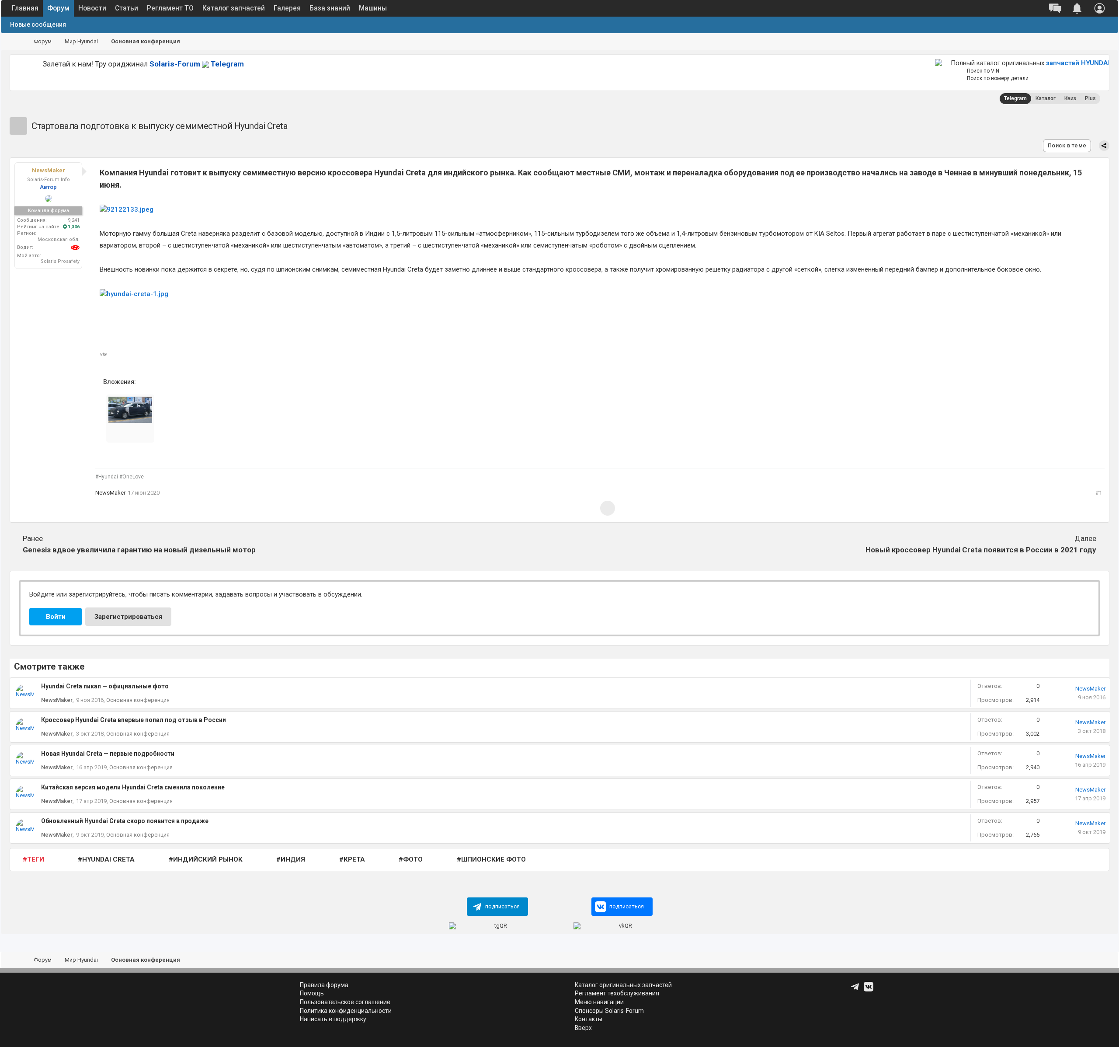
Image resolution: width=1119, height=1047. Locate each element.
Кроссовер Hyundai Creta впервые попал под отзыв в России (133, 719)
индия (293, 859)
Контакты (588, 1019)
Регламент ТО (170, 8)
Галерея (287, 8)
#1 (1098, 492)
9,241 (74, 220)
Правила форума (324, 984)
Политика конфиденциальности (346, 1010)
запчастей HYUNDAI (1078, 63)
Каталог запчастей (233, 8)
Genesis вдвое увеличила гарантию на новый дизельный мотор (139, 544)
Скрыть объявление (920, 63)
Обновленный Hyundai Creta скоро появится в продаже (125, 820)
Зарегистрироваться (128, 617)
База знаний (329, 8)
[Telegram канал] (856, 989)
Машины (373, 8)
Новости (92, 8)
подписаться (502, 906)
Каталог (1046, 98)
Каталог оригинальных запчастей (623, 984)
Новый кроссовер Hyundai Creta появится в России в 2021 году (980, 544)
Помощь (312, 993)
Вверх (583, 1027)
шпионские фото (493, 859)
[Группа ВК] (869, 989)
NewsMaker (110, 492)
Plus (1090, 98)
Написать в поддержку (333, 1019)
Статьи (126, 8)
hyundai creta (108, 859)
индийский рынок (208, 859)
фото (413, 859)
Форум (58, 8)
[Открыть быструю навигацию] (1100, 42)
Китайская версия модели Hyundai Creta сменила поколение (133, 787)
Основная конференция (138, 700)
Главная (25, 8)
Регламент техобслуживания (617, 993)
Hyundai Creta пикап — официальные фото (105, 686)
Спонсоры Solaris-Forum (609, 1010)
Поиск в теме (1067, 145)
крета (354, 859)
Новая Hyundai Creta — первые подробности (107, 753)
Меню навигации (599, 1001)
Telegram (196, 63)
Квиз (1070, 98)
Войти (56, 617)
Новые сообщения (38, 24)
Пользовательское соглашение (345, 1001)
